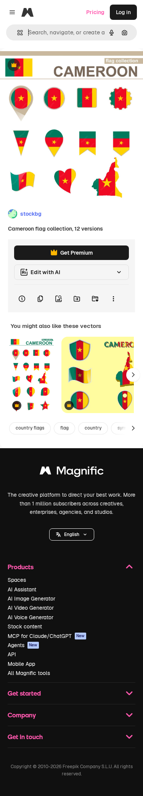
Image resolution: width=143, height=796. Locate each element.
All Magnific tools (29, 673)
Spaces (17, 579)
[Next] (133, 375)
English (71, 534)
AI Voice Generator (30, 617)
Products (21, 567)
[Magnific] (72, 472)
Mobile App (21, 663)
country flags (30, 428)
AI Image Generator (31, 598)
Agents (22, 645)
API (12, 654)
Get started (24, 693)
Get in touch (25, 737)
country (93, 428)
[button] (71, 534)
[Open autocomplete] (16, 33)
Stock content (25, 626)
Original (48, 65)
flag (64, 428)
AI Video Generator (31, 607)
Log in (123, 12)
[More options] (113, 298)
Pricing (95, 12)
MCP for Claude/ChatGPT (46, 636)
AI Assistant (22, 589)
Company (22, 715)
